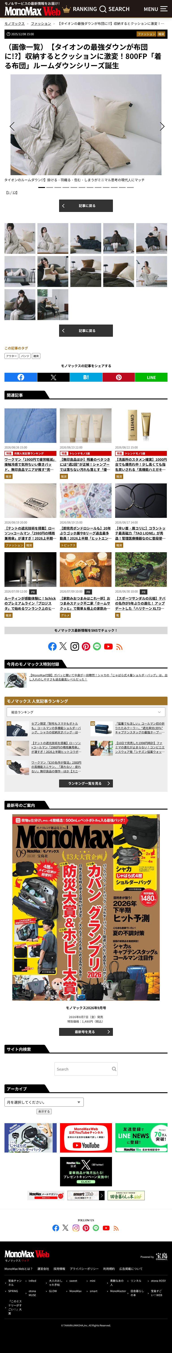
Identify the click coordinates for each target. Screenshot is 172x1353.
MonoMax (75, 1291)
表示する (44, 1111)
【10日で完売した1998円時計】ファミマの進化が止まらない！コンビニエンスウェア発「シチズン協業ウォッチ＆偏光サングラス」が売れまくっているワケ (140, 747)
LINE (151, 377)
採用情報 (59, 1269)
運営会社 (43, 1269)
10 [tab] (114, 187)
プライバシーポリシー (84, 1269)
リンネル (136, 1280)
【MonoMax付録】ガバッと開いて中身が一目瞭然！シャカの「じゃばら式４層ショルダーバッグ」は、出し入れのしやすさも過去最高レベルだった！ (98, 677)
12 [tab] (130, 187)
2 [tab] (49, 187)
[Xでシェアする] (53, 377)
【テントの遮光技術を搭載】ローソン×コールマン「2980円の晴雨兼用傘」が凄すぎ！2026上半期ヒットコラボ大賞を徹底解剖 (30, 536)
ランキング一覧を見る (85, 783)
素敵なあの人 (117, 1282)
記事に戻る (87, 205)
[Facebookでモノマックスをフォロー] (52, 649)
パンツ (25, 356)
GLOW (53, 1291)
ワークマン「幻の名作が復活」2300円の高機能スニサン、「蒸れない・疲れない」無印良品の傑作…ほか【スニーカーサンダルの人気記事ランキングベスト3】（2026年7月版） (56, 766)
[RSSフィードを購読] (119, 649)
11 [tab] (122, 187)
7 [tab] (90, 187)
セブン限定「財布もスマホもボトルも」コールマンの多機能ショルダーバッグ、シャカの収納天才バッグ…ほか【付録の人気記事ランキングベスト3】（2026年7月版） (56, 728)
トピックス (68, 545)
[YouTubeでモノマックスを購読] (108, 649)
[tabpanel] (86, 128)
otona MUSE (32, 1293)
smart (93, 1291)
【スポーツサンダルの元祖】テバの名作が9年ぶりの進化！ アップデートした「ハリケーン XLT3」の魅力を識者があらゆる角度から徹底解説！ (140, 608)
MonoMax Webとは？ (18, 1269)
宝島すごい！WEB (156, 1293)
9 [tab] (106, 187)
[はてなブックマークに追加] (86, 377)
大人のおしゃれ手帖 (55, 1282)
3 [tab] (57, 187)
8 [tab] (98, 187)
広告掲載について (131, 1269)
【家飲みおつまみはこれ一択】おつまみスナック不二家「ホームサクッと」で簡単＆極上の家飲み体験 (85, 606)
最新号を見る (85, 1031)
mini (92, 1280)
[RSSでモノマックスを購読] (116, 1229)
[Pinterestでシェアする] (119, 377)
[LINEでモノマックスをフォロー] (97, 649)
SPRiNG (13, 1291)
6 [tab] (82, 187)
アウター (11, 356)
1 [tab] (41, 187)
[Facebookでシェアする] (20, 377)
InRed (32, 1280)
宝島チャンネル (15, 1282)
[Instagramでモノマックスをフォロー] (75, 649)
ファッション (146, 34)
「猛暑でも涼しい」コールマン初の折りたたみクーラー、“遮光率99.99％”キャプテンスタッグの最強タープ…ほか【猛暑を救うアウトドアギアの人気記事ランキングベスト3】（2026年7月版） (140, 728)
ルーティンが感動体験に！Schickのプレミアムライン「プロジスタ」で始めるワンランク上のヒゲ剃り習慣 (30, 606)
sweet (73, 1280)
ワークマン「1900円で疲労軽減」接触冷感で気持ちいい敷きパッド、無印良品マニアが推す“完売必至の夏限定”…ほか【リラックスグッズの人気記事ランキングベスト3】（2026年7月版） (30, 472)
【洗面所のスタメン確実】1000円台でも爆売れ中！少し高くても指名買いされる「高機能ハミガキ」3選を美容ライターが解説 (141, 467)
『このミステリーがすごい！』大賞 (15, 1307)
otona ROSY (158, 1280)
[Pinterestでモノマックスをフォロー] (86, 649)
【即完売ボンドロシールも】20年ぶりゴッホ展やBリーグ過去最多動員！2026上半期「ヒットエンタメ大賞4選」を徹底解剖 (86, 536)
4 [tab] (65, 187)
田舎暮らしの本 (137, 1293)
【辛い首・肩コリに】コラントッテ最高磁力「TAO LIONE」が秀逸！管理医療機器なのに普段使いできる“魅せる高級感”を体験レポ (140, 536)
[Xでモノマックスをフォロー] (63, 649)
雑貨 (161, 34)
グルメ (65, 615)
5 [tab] (74, 187)
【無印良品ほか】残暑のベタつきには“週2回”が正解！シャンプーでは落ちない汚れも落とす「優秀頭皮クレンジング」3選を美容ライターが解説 (85, 469)
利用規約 (109, 1269)
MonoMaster (118, 1291)
